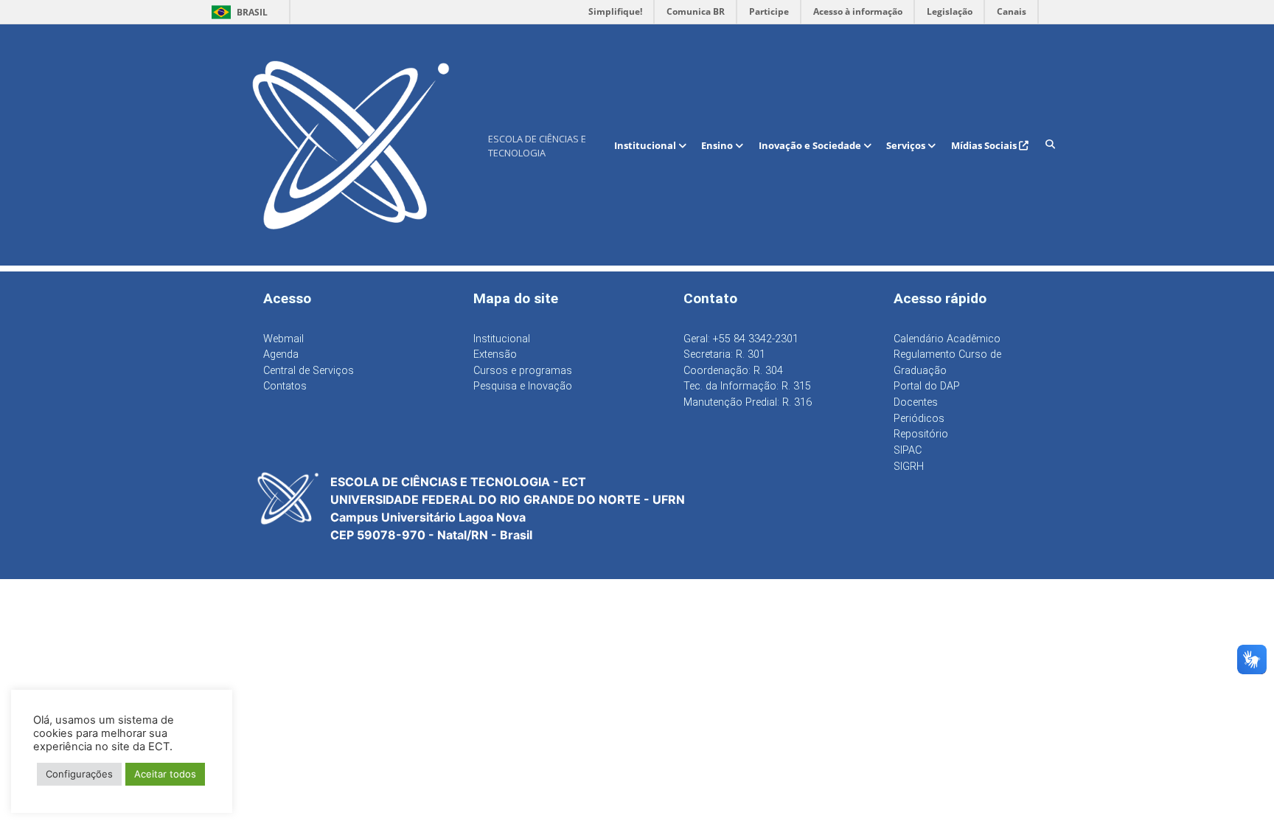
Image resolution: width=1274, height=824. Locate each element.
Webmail (283, 339)
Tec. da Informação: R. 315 (747, 386)
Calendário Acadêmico (947, 339)
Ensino (718, 145)
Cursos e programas (522, 370)
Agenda (281, 354)
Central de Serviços (308, 370)
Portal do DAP (927, 386)
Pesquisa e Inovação (522, 386)
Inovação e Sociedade (811, 145)
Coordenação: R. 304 (733, 370)
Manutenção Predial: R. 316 (747, 402)
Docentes (916, 402)
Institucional (646, 145)
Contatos (285, 386)
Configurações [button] (79, 774)
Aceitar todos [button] (165, 774)
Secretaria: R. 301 (724, 354)
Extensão (495, 354)
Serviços (906, 145)
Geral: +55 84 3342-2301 (740, 339)
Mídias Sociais (985, 145)
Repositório (921, 434)
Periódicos (919, 418)
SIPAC (908, 450)
